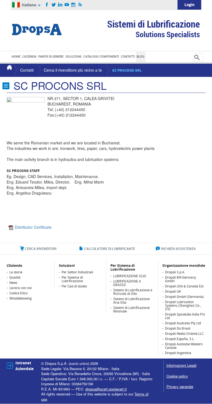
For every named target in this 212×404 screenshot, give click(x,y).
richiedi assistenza (178, 248)
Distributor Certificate (33, 227)
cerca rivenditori (40, 248)
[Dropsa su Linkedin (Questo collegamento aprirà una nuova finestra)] (60, 4)
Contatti (27, 70)
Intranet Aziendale (24, 366)
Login (189, 5)
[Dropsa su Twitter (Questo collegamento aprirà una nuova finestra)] (53, 4)
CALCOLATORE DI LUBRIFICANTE (109, 248)
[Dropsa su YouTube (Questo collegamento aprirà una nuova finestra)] (67, 4)
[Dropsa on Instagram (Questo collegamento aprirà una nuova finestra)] (73, 4)
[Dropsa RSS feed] (80, 4)
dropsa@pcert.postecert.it (106, 389)
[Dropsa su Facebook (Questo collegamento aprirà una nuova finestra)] (47, 4)
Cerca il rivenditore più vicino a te (73, 70)
